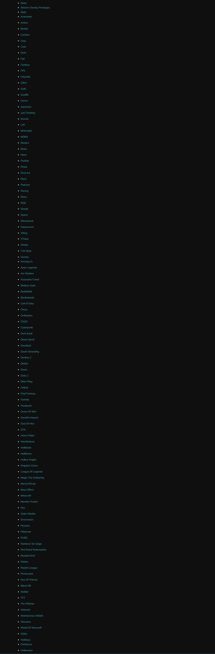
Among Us (27, 261)
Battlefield (26, 291)
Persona (25, 525)
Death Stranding (30, 351)
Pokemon (26, 531)
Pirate (24, 166)
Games (25, 256)
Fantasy (25, 64)
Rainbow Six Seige (31, 543)
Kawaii (24, 118)
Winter (24, 244)
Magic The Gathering (32, 477)
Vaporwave (27, 226)
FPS (23, 70)
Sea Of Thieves (29, 579)
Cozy (23, 40)
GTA (23, 429)
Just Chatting (28, 112)
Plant (23, 178)
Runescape (27, 573)
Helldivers (26, 453)
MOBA (24, 136)
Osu (23, 507)
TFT (23, 597)
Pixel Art (25, 172)
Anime (24, 22)
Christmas (26, 644)
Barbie (24, 28)
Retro (24, 196)
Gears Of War (28, 411)
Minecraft (26, 495)
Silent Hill (26, 585)
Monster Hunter (29, 501)
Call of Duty (27, 303)
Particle (25, 160)
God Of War (27, 423)
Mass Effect (27, 489)
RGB (23, 202)
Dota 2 (24, 375)
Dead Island (27, 339)
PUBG (24, 537)
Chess (24, 309)
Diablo (24, 363)
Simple (24, 208)
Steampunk (27, 220)
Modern (25, 142)
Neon (24, 154)
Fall (23, 58)
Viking (24, 232)
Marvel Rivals (28, 483)
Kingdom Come (29, 465)
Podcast (25, 184)
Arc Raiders (27, 273)
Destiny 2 (26, 357)
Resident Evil (28, 555)
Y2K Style (26, 250)
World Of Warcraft (31, 627)
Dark (23, 52)
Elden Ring (26, 381)
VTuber (25, 238)
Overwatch (27, 519)
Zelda (24, 633)
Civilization (26, 315)
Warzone (26, 621)
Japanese (26, 106)
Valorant (25, 609)
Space (24, 214)
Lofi (23, 124)
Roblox (24, 561)
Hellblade (26, 447)
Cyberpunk (27, 327)
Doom (24, 369)
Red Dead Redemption (33, 549)
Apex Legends (29, 267)
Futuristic (26, 76)
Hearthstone (27, 441)
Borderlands (27, 297)
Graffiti (24, 94)
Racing (24, 190)
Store (24, 3)
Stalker (24, 591)
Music (24, 148)
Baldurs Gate (28, 285)
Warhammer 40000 (32, 615)
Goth (23, 88)
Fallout (24, 387)
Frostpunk (26, 405)
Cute (23, 46)
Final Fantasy (28, 393)
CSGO (24, 321)
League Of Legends (32, 471)
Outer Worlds (28, 513)
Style (23, 12)
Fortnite (25, 399)
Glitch (24, 82)
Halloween (27, 650)
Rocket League (29, 567)
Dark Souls (27, 333)
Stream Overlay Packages (35, 7)
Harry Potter (27, 435)
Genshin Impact (29, 417)
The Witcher (27, 603)
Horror (24, 100)
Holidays (25, 639)
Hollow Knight (28, 459)
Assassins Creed (30, 279)
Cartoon (25, 34)
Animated (26, 16)
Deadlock (26, 345)
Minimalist (26, 130)
